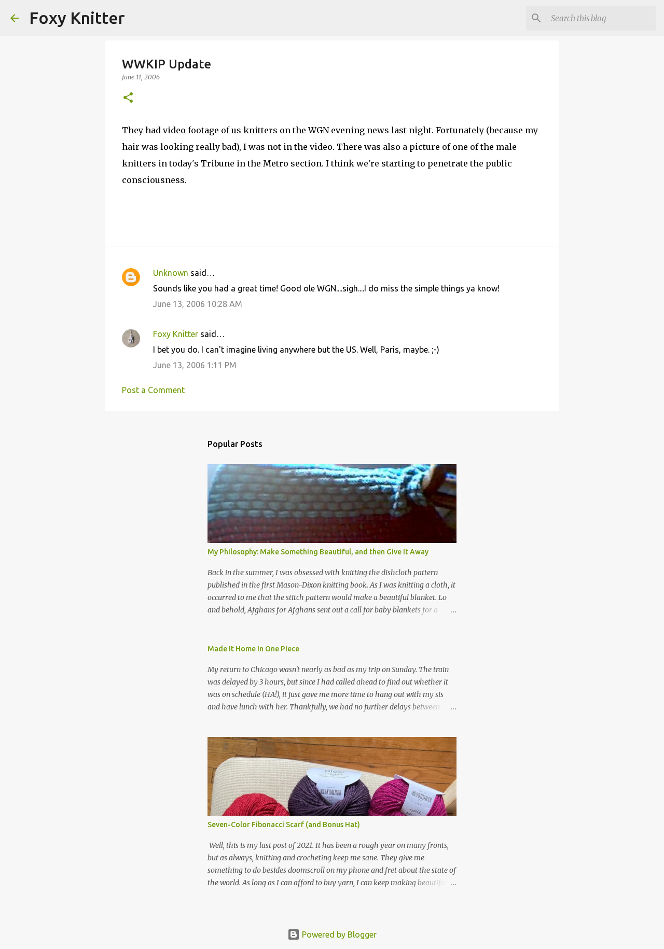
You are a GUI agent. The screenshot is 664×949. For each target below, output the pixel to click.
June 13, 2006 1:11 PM (195, 365)
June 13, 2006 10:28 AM (197, 304)
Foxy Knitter (77, 17)
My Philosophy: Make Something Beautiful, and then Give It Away (318, 552)
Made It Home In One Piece (253, 649)
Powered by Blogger (338, 934)
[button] (128, 98)
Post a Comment (153, 390)
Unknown (170, 272)
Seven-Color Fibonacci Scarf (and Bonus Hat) (284, 824)
